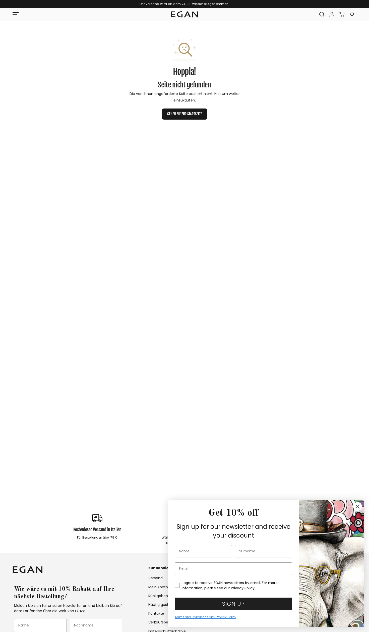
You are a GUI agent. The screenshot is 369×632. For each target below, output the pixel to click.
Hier (217, 93)
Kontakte (156, 613)
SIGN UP (233, 604)
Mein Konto (158, 587)
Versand (155, 578)
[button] (16, 14)
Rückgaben (158, 595)
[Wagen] (341, 14)
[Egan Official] (184, 15)
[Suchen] (321, 14)
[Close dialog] (357, 506)
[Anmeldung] (331, 14)
